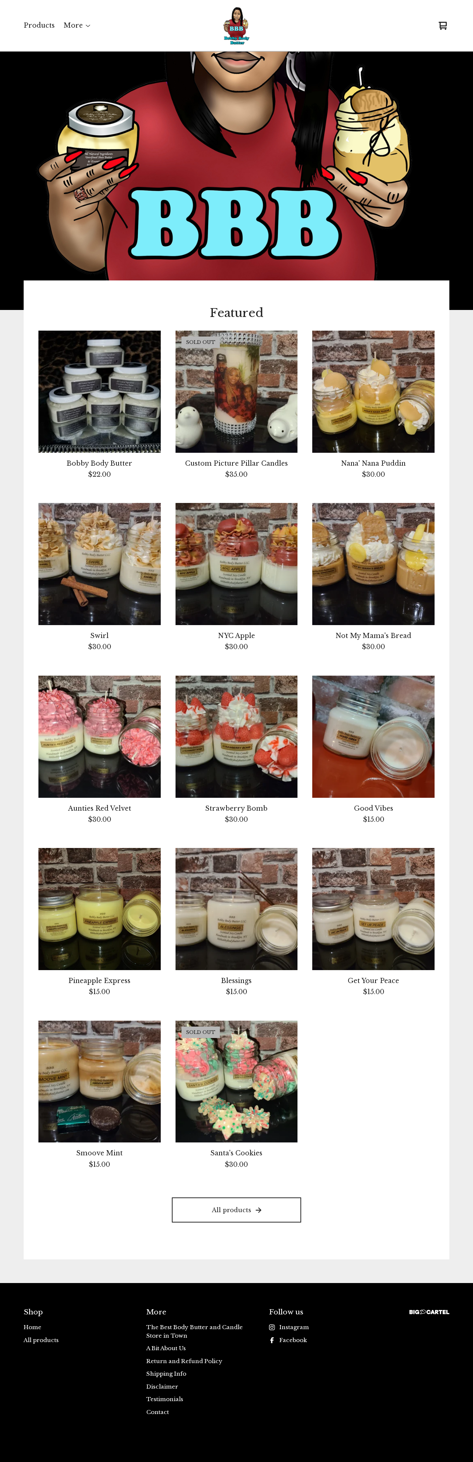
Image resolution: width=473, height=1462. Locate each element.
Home (32, 1327)
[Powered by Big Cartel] (429, 1312)
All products (231, 1210)
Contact (157, 1412)
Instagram (294, 1327)
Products (39, 25)
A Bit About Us (166, 1348)
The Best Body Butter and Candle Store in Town (194, 1331)
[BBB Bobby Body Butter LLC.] (236, 26)
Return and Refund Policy (184, 1361)
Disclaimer (162, 1386)
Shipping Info (166, 1373)
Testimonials (164, 1399)
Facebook (293, 1340)
